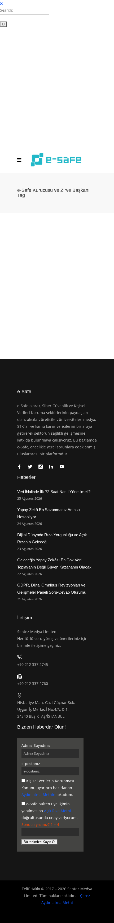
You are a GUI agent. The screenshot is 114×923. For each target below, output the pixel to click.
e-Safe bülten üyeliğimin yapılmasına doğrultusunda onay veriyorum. (49, 810)
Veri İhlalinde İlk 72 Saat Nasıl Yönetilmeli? (53, 491)
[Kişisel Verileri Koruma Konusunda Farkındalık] (57, 244)
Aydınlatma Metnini (38, 794)
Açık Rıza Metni (57, 810)
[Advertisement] (57, 87)
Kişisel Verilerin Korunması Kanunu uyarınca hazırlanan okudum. (47, 787)
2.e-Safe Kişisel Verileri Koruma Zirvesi (50, 289)
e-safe (14, 289)
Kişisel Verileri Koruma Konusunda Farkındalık (54, 281)
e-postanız (30, 763)
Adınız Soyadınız (36, 745)
